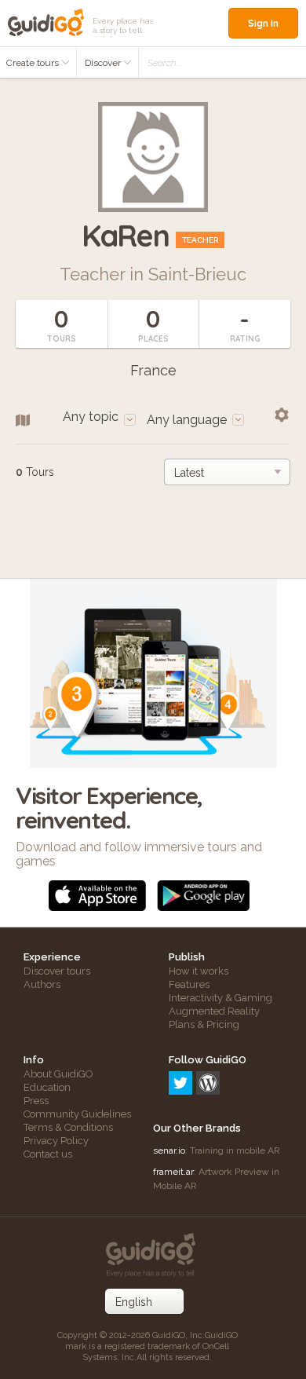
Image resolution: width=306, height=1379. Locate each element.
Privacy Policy (56, 1141)
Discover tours (57, 971)
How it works (198, 971)
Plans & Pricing (204, 1024)
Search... (164, 62)
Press (36, 1100)
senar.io (169, 1150)
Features (189, 984)
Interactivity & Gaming (220, 998)
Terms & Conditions (68, 1127)
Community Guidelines (77, 1114)
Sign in (263, 23)
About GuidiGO (58, 1074)
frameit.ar (173, 1171)
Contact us (48, 1154)
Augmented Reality (214, 1011)
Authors (42, 984)
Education (47, 1087)
